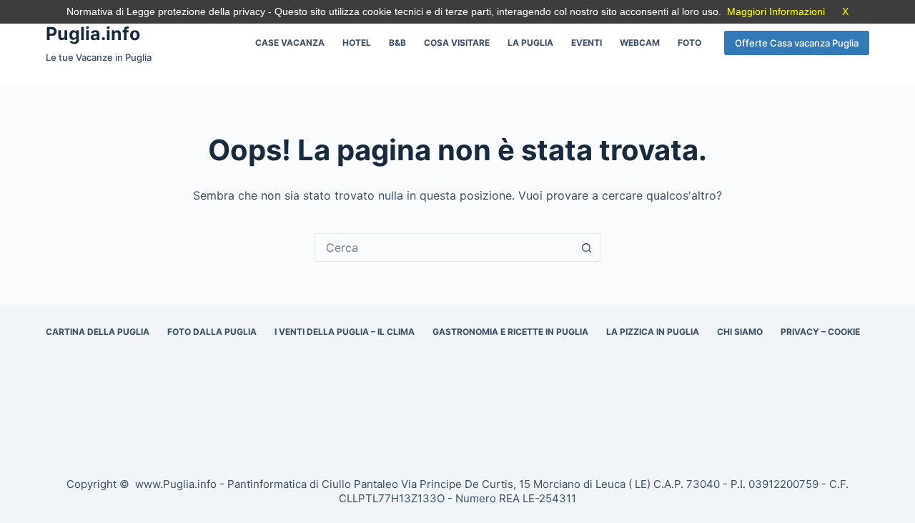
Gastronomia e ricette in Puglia (510, 331)
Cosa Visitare (457, 42)
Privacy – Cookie (820, 331)
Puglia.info (93, 33)
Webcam (640, 42)
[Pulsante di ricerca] (586, 247)
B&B (397, 42)
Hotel (356, 42)
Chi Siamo (740, 331)
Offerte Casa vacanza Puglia (797, 43)
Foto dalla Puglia (212, 331)
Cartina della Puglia (97, 331)
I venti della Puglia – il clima (344, 331)
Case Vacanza (290, 42)
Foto (689, 42)
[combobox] (444, 247)
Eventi (586, 42)
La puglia (530, 42)
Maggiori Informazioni (776, 11)
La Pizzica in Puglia (652, 331)
